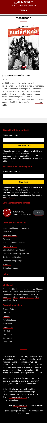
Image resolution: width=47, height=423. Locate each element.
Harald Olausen (36, 289)
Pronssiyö (7, 264)
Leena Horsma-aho (16, 294)
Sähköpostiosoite (11, 135)
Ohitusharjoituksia (10, 268)
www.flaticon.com (36, 411)
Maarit (29, 294)
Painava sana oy (20, 405)
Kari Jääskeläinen (27, 292)
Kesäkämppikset (10, 235)
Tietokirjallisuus (9, 320)
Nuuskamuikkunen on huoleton (16, 228)
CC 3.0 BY (23, 413)
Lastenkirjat (8, 327)
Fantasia (6, 313)
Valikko (23, 10)
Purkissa (6, 239)
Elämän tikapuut (10, 246)
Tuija (15, 300)
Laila (5, 294)
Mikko (15, 297)
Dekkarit (6, 316)
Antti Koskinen (15, 289)
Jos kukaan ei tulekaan (12, 257)
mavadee (22, 411)
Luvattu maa (8, 232)
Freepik (12, 411)
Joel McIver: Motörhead (16, 76)
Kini (38, 292)
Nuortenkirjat (8, 323)
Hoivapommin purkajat (12, 261)
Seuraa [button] (39, 213)
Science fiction (9, 309)
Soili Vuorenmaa (27, 297)
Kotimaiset (7, 338)
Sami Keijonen (23, 408)
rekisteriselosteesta (11, 400)
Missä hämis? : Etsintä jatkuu (15, 250)
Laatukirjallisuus (9, 334)
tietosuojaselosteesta (18, 397)
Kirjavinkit (25, 2)
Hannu (25, 289)
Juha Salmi (7, 292)
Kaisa (16, 292)
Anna (5, 289)
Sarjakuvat (7, 342)
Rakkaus (6, 331)
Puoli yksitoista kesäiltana (14, 242)
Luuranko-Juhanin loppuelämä (16, 253)
